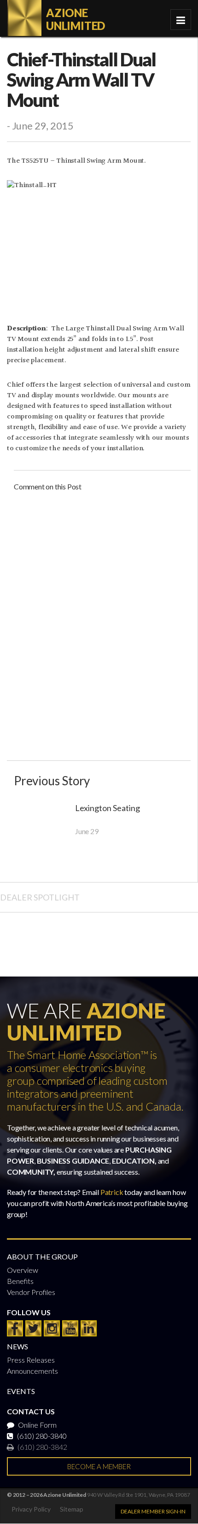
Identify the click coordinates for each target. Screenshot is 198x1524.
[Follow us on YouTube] (70, 1328)
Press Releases (31, 1359)
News (17, 1346)
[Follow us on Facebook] (15, 1328)
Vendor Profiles (31, 1292)
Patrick (111, 1192)
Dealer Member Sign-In (153, 1511)
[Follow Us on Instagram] (52, 1328)
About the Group (42, 1256)
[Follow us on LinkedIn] (89, 1328)
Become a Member (99, 1466)
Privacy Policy (31, 1509)
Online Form (37, 1424)
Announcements (32, 1370)
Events (21, 1391)
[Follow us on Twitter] (33, 1328)
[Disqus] (102, 615)
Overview (22, 1269)
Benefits (20, 1281)
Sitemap (71, 1509)
